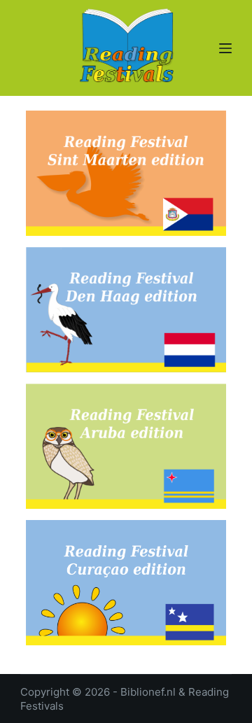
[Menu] (225, 48)
